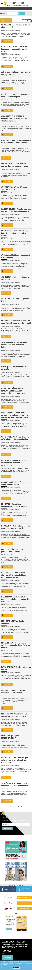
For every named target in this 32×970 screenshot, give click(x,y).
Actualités (8, 8)
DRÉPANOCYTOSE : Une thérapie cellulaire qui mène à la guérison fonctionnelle (14, 760)
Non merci (16, 967)
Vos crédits (24, 903)
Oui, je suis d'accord (6, 968)
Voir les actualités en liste (27, 21)
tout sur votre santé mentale (24, 897)
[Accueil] (5, 3)
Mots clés (2, 13)
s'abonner (7, 957)
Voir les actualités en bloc (31, 21)
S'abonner (7, 828)
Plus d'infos (4, 964)
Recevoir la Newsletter (16, 885)
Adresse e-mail (6, 822)
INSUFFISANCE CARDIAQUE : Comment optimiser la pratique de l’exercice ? (15, 599)
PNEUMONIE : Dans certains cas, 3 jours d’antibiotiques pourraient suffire (15, 233)
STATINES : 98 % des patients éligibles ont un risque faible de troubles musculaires (13, 575)
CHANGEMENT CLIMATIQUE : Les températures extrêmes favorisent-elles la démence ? (15, 118)
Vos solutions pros (24, 908)
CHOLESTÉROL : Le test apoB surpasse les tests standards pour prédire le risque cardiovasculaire (14, 415)
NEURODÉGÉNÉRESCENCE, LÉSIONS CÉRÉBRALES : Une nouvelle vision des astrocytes (13, 390)
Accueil (2, 8)
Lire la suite (8, 40)
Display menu (2, 3)
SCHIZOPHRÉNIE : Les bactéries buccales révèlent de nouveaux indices (14, 344)
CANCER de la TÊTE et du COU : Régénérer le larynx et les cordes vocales (14, 49)
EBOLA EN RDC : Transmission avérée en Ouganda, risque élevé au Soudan (15, 645)
